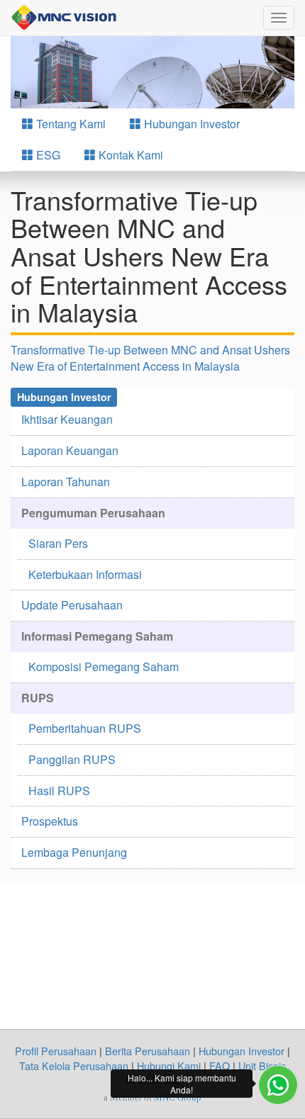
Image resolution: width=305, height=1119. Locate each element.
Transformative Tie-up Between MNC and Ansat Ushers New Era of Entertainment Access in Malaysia (150, 358)
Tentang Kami (69, 124)
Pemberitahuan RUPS (84, 728)
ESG (46, 155)
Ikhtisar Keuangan (67, 419)
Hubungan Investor (190, 124)
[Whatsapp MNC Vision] (278, 1085)
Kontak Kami (129, 155)
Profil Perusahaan (55, 1050)
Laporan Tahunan (65, 481)
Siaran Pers (58, 543)
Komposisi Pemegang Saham (103, 666)
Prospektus (49, 821)
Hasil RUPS (59, 790)
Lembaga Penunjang (74, 852)
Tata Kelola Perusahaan (73, 1065)
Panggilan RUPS (72, 759)
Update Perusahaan (72, 605)
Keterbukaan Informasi (85, 574)
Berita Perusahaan (147, 1050)
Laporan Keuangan (69, 450)
